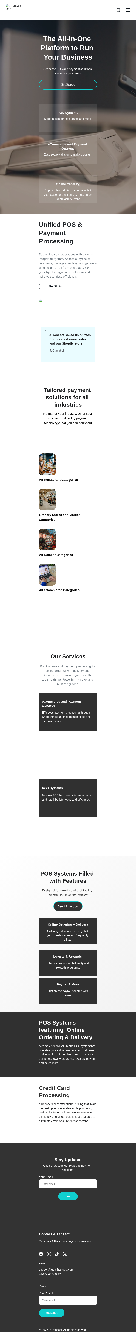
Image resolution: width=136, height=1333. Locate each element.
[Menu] (128, 10)
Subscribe (51, 1312)
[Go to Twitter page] (65, 1254)
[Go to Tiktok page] (57, 1254)
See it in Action (68, 906)
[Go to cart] (118, 10)
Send (68, 1196)
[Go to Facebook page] (41, 1254)
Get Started (68, 84)
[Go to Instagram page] (49, 1254)
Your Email (46, 1177)
